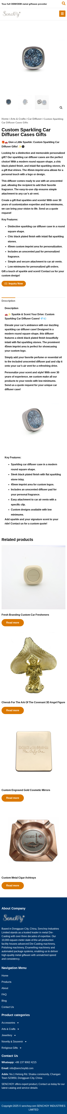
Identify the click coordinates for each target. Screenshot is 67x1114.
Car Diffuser (35, 119)
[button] (61, 108)
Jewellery (7, 1035)
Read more (12, 622)
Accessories (8, 1022)
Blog (4, 1000)
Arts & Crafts (18, 119)
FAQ (4, 994)
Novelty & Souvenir (12, 1041)
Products (6, 982)
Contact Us (8, 1007)
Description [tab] (8, 300)
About (5, 988)
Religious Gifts (10, 1048)
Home (5, 119)
